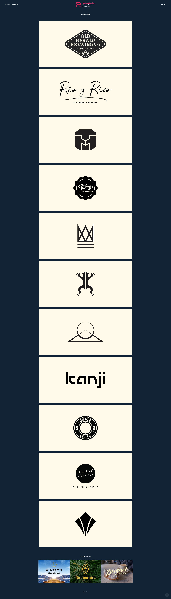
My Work (7, 4)
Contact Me (14, 4)
